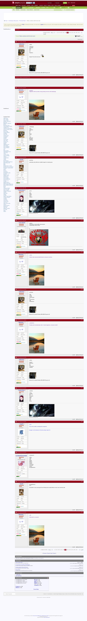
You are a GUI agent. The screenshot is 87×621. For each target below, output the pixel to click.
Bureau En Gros (6, 125)
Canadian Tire (6, 127)
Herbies (5, 143)
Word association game (19, 562)
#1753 (82, 452)
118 (70, 32)
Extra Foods (6, 131)
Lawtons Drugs (6, 154)
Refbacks (17, 587)
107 (61, 32)
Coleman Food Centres (8, 128)
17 (57, 32)
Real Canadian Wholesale (8, 185)
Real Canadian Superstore (8, 184)
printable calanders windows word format (22, 567)
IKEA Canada (6, 150)
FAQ (14, 9)
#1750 (82, 357)
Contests (41, 5)
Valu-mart (5, 207)
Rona (4, 187)
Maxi (4, 163)
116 (65, 32)
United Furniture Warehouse (6, 206)
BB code (36, 579)
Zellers (5, 211)
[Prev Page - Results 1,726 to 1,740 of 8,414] (54, 32)
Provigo (5, 181)
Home (17, 5)
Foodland (5, 137)
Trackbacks (36, 585)
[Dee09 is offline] (21, 167)
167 (76, 32)
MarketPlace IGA (7, 162)
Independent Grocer (7, 151)
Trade (72, 7)
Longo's (5, 158)
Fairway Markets (7, 132)
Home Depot (6, 145)
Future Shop (6, 139)
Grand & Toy (6, 141)
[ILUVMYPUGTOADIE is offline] (21, 463)
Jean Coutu (6, 152)
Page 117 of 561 (47, 32)
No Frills (5, 170)
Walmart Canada (7, 208)
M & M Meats (6, 160)
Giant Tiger (6, 140)
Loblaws (5, 156)
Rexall (5, 186)
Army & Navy (6, 120)
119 (72, 32)
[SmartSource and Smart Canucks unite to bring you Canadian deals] (9, 111)
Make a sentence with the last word (27, 36)
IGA (4, 149)
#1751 (82, 387)
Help (69, 2)
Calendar (17, 9)
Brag (56, 7)
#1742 (82, 87)
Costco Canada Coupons (8, 129)
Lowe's (5, 159)
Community (23, 9)
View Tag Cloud (18, 575)
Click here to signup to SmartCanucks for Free (23, 77)
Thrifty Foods (6, 201)
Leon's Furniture (6, 155)
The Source (6, 200)
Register (73, 2)
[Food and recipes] (68, 5)
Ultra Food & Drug (7, 203)
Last (44, 34)
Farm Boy (5, 134)
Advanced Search (70, 9)
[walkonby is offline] (21, 52)
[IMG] (35, 581)
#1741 (82, 41)
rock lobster (22, 222)
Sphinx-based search (47, 617)
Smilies (35, 580)
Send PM (73, 121)
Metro (5, 164)
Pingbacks (18, 586)
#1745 (82, 187)
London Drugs (6, 157)
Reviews (49, 5)
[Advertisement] (39, 82)
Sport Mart (5, 193)
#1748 (82, 289)
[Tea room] (64, 5)
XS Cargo (5, 209)
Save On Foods (6, 189)
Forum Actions (30, 9)
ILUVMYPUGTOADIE (21, 455)
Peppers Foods (6, 174)
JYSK (5, 153)
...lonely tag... (18, 574)
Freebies (36, 5)
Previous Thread (46, 553)
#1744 (82, 157)
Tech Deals (23, 5)
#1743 (82, 123)
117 (67, 32)
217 (78, 32)
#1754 (82, 481)
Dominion (5, 130)
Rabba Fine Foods (7, 183)
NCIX (4, 169)
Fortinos (5, 138)
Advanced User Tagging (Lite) (37, 615)
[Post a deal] (73, 5)
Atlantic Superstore (7, 121)
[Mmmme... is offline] (21, 97)
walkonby (21, 44)
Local (64, 7)
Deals (19, 5)
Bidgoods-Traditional (7, 123)
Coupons (28, 5)
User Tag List (18, 29)
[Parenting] (70, 5)
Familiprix (5, 133)
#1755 (82, 512)
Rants (52, 5)
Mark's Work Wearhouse (8, 161)
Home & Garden (57, 5)
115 (63, 32)
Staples (5, 194)
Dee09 (21, 159)
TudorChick (21, 190)
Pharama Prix (6, 175)
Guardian (5, 142)
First (52, 32)
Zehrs (5, 210)
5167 (79, 36)
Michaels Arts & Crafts (8, 165)
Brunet (5, 124)
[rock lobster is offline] (21, 230)
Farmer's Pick (6, 135)
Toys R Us (5, 202)
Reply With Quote (80, 121)
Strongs (5, 195)
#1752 (82, 421)
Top (47, 7)
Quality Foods (6, 182)
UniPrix (5, 204)
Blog (14, 7)
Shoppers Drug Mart (7, 191)
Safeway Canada (7, 188)
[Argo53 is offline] (21, 432)
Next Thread (53, 553)
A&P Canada (6, 119)
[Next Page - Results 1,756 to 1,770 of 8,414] (81, 32)
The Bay (5, 198)
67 (59, 32)
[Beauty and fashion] (66, 5)
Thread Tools (80, 39)
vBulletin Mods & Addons (45, 615)
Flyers (32, 5)
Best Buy (5, 122)
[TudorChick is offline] (21, 198)
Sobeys (5, 192)
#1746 (82, 220)
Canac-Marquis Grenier (8, 126)
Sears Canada (6, 190)
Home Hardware (6, 146)
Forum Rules (36, 589)
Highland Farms (6, 144)
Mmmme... (21, 90)
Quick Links (36, 9)
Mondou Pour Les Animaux (8, 166)
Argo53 (21, 424)
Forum (18, 7)
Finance (45, 5)
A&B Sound (6, 118)
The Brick (5, 199)
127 (74, 32)
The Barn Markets (7, 197)
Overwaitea (6, 171)
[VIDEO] (35, 583)
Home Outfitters (6, 147)
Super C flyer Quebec (7, 196)
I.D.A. (5, 148)
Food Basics (6, 136)
